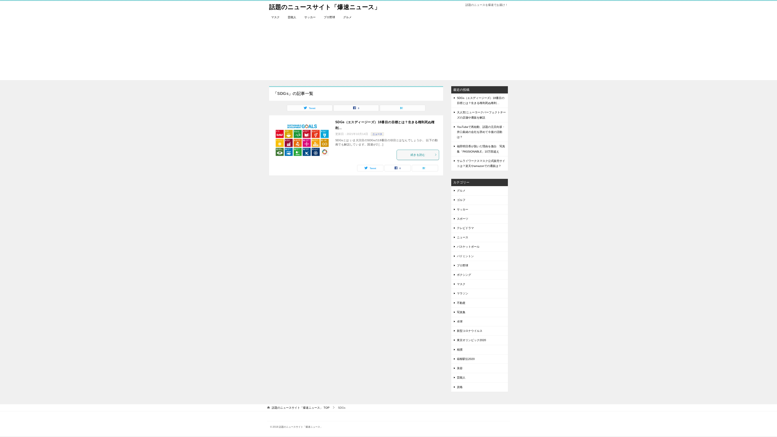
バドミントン (465, 256)
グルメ (347, 17)
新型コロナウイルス (469, 330)
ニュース (377, 134)
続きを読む (418, 154)
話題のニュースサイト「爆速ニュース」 (324, 7)
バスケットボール (468, 246)
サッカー (310, 17)
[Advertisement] (388, 51)
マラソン (462, 293)
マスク (275, 17)
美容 (460, 368)
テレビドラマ (465, 228)
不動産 (461, 302)
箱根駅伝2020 (466, 359)
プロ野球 (329, 17)
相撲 (460, 349)
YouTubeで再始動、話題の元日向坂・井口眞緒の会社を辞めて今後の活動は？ (481, 132)
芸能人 (292, 17)
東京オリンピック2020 (471, 340)
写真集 (461, 312)
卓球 (460, 321)
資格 (460, 387)
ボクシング (464, 274)
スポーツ (462, 218)
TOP (300, 407)
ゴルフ (461, 200)
